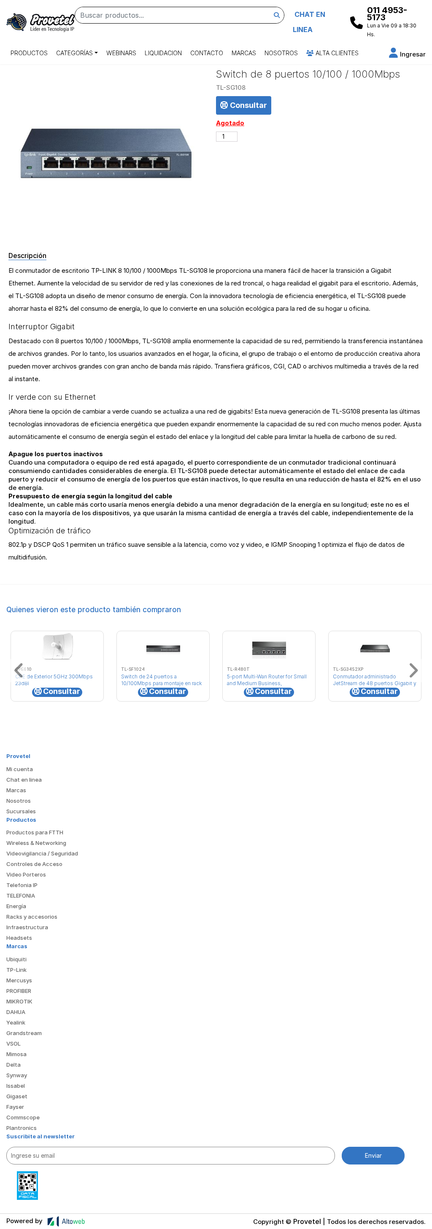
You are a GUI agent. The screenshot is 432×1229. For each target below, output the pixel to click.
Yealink (15, 1022)
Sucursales (21, 811)
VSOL (13, 1043)
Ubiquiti (16, 959)
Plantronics (21, 1127)
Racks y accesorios (31, 916)
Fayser (15, 1106)
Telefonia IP (22, 885)
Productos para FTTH (34, 832)
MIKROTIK (19, 1001)
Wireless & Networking (36, 842)
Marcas (244, 52)
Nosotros (281, 52)
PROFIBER (18, 990)
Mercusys (19, 980)
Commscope (23, 1117)
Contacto (206, 52)
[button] (407, 54)
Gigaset (16, 1096)
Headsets (19, 937)
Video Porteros (26, 874)
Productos (29, 52)
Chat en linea (24, 779)
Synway (16, 1075)
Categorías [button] (74, 52)
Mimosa (16, 1054)
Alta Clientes (336, 52)
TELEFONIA (20, 895)
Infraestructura (27, 927)
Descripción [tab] (27, 255)
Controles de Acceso (34, 864)
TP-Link (16, 969)
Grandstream (24, 1033)
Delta (13, 1064)
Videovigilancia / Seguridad (42, 853)
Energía (16, 906)
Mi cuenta (19, 769)
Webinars (121, 52)
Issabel (15, 1085)
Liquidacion (163, 52)
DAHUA (15, 1011)
